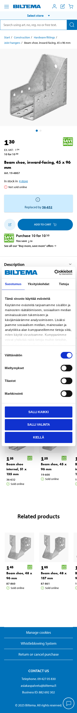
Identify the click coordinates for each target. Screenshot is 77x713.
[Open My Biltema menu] (54, 6)
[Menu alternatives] (6, 6)
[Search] (72, 25)
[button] (38, 15)
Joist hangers (12, 43)
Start (7, 37)
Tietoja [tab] (64, 283)
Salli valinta (38, 424)
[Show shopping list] (63, 6)
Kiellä (38, 437)
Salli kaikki (38, 411)
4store (23, 181)
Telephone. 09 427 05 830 (39, 679)
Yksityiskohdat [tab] (38, 283)
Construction (22, 37)
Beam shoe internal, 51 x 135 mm (16, 469)
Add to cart (42, 224)
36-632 (47, 207)
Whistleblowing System (38, 643)
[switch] (66, 368)
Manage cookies (38, 632)
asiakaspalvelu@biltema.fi (38, 685)
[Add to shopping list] (10, 224)
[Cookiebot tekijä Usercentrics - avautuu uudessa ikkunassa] (54, 272)
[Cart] (71, 6)
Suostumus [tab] (13, 283)
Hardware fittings (44, 37)
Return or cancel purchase (38, 654)
